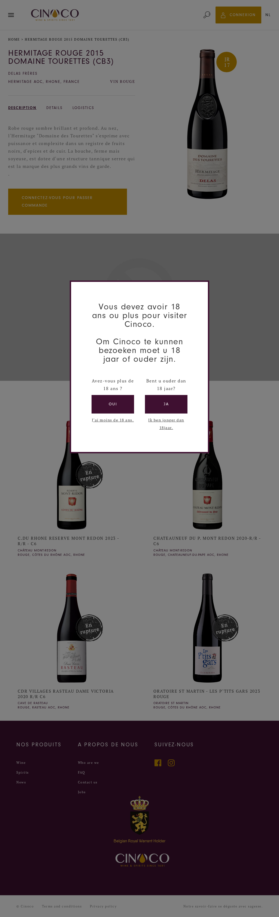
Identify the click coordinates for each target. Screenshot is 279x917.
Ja (166, 404)
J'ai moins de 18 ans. (113, 420)
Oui (113, 404)
